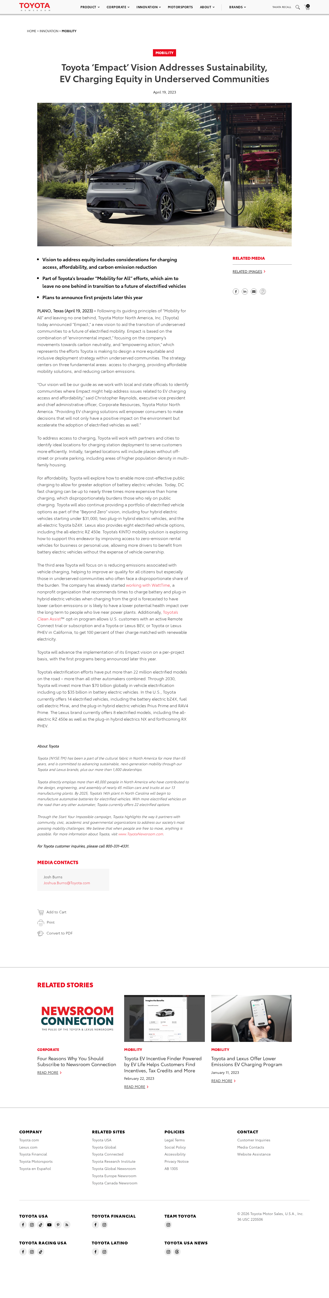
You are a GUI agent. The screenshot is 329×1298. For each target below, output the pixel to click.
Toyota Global (104, 1147)
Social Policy (175, 1147)
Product (88, 7)
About (206, 7)
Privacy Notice (176, 1161)
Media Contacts (250, 1147)
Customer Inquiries (253, 1139)
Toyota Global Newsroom (114, 1168)
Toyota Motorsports (36, 1161)
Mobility (69, 31)
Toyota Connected (107, 1154)
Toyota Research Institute (113, 1161)
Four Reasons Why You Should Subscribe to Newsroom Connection (76, 1061)
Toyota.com (29, 1139)
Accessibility (175, 1154)
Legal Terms (174, 1139)
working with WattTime (148, 585)
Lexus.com (28, 1147)
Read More (47, 1072)
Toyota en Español (35, 1168)
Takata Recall (281, 7)
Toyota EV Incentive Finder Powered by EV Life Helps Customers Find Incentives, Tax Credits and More (163, 1064)
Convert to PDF (59, 932)
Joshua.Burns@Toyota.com (67, 882)
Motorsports (180, 7)
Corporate (116, 7)
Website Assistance (254, 1154)
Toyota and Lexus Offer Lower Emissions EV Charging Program (246, 1061)
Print (50, 922)
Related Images (247, 271)
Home (31, 31)
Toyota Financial (33, 1154)
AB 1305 (171, 1168)
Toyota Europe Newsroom (114, 1175)
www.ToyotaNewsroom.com (140, 833)
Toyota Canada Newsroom (115, 1182)
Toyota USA (101, 1139)
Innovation (147, 7)
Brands (236, 7)
